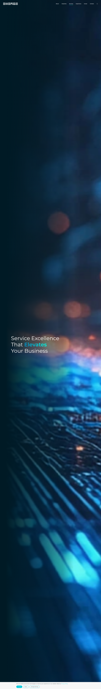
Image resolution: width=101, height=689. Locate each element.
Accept (19, 686)
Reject (26, 686)
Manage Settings (34, 686)
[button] (97, 4)
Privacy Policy (64, 683)
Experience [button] (78, 3)
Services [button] (71, 3)
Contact (92, 3)
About (57, 3)
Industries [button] (64, 3)
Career (85, 3)
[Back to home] (10, 4)
